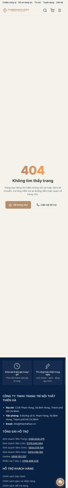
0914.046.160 (35, 452)
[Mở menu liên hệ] (60, 482)
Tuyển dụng (48, 2)
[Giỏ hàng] (52, 10)
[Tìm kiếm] (45, 10)
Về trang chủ (20, 204)
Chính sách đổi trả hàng (15, 485)
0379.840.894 (35, 443)
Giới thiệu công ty (8, 2)
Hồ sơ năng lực (25, 2)
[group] (33, 373)
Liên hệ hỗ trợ (49, 204)
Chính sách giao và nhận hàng (19, 481)
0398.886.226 (30, 460)
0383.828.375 (36, 438)
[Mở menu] (59, 10)
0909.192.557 (18, 456)
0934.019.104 (36, 447)
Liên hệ (59, 2)
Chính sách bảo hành (14, 476)
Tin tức (37, 2)
